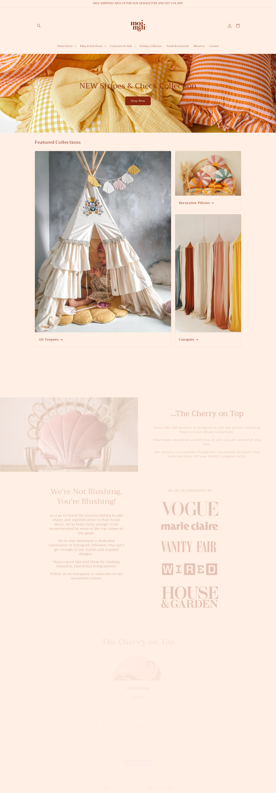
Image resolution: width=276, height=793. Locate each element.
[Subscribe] (167, 743)
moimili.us (94, 791)
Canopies (186, 339)
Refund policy (131, 791)
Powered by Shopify (110, 791)
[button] (39, 26)
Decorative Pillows (194, 203)
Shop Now (138, 100)
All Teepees (49, 339)
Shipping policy (188, 791)
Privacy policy (149, 791)
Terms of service (168, 791)
